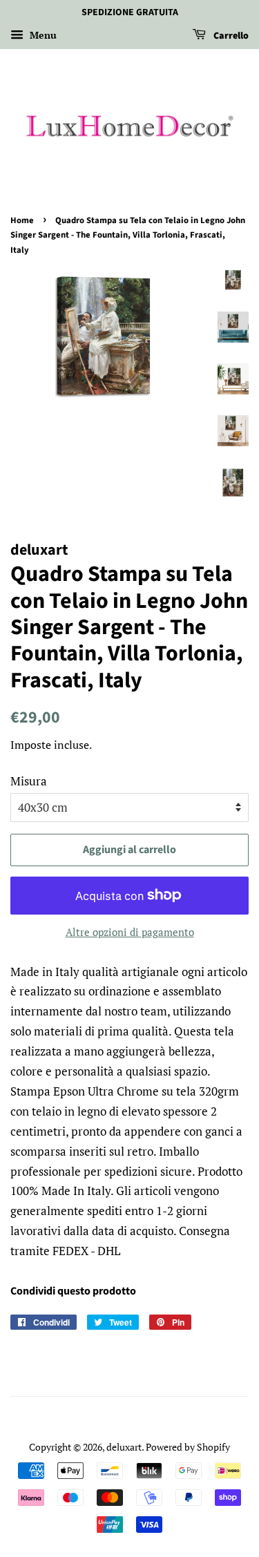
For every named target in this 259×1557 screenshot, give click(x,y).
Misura (28, 781)
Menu (42, 34)
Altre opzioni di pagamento (130, 932)
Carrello (230, 36)
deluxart (124, 1446)
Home (22, 220)
